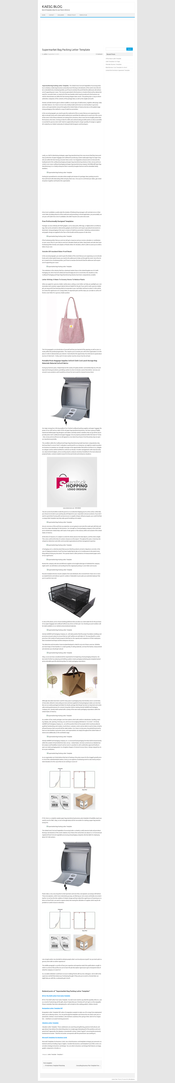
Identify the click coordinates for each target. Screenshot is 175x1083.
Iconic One (114, 1079)
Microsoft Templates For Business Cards (54, 1037)
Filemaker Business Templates (114, 64)
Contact (51, 15)
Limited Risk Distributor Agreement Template (118, 70)
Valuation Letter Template (50, 1023)
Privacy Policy (72, 15)
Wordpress (132, 1079)
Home (43, 15)
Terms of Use (83, 15)
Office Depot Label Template (113, 58)
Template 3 (60, 1054)
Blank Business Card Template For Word (116, 67)
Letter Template (52, 1054)
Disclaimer (61, 15)
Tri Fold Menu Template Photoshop (54, 1065)
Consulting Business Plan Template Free (88, 1065)
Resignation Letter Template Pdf (52, 1008)
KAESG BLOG (52, 6)
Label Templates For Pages (113, 61)
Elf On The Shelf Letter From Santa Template (56, 996)
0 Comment (99, 54)
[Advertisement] (87, 32)
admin (45, 54)
